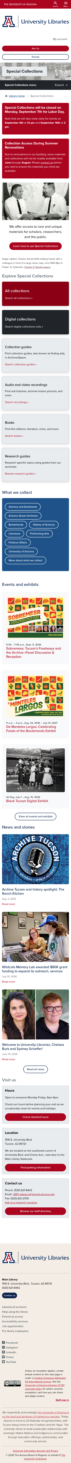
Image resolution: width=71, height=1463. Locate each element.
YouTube (11, 1362)
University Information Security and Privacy (35, 1450)
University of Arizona (21, 551)
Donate (35, 56)
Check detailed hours (35, 1117)
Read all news (35, 1069)
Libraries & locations (14, 1307)
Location (11, 1133)
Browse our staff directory (35, 1211)
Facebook (12, 1342)
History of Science (44, 524)
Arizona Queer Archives (23, 515)
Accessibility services (15, 1321)
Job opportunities (12, 1326)
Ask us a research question (21, 1202)
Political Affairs (18, 542)
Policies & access (12, 1316)
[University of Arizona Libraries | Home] (35, 21)
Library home (17, 96)
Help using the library (15, 1312)
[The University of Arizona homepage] (20, 4)
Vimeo (10, 1357)
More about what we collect (25, 560)
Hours (9, 1091)
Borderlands (16, 524)
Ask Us (35, 48)
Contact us (13, 1183)
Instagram (12, 1347)
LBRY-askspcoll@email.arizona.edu (34, 1194)
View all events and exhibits (36, 816)
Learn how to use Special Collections (35, 246)
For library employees (15, 1331)
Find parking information (35, 1167)
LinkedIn (11, 1352)
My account (60, 39)
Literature (14, 533)
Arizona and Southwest (23, 507)
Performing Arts (39, 533)
